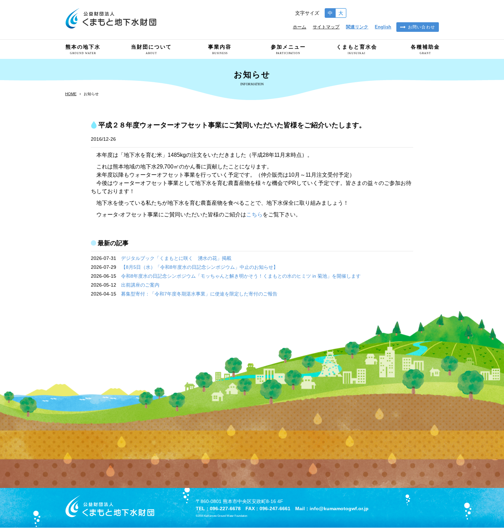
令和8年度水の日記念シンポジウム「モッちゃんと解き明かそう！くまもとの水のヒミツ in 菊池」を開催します (241, 276)
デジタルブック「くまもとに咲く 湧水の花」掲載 (176, 258)
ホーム (299, 26)
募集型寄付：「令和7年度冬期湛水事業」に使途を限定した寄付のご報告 (199, 294)
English (383, 26)
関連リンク (357, 26)
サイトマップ (326, 26)
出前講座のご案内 (140, 285)
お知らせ (91, 94)
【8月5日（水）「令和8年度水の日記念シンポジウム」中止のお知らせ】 (199, 267)
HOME (70, 94)
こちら (254, 214)
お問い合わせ (421, 27)
